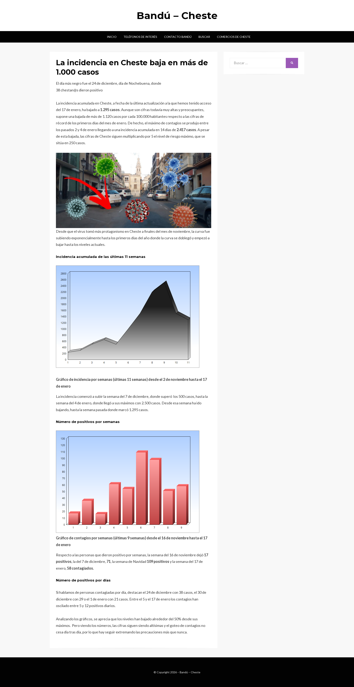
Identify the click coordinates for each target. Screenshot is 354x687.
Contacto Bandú (178, 36)
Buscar (204, 36)
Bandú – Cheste (177, 15)
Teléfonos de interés (140, 36)
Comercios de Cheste (234, 36)
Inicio (112, 36)
